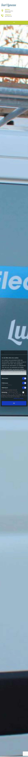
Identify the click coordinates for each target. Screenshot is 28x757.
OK (14, 403)
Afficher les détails (18, 398)
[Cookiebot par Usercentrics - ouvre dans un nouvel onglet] (20, 353)
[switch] (24, 383)
